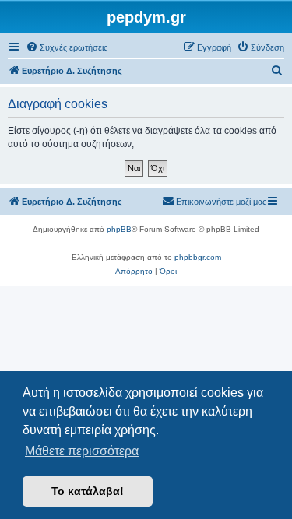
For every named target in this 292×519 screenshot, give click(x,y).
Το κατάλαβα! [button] (87, 491)
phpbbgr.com (197, 257)
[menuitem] (66, 47)
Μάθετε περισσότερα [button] (82, 451)
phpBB (119, 229)
